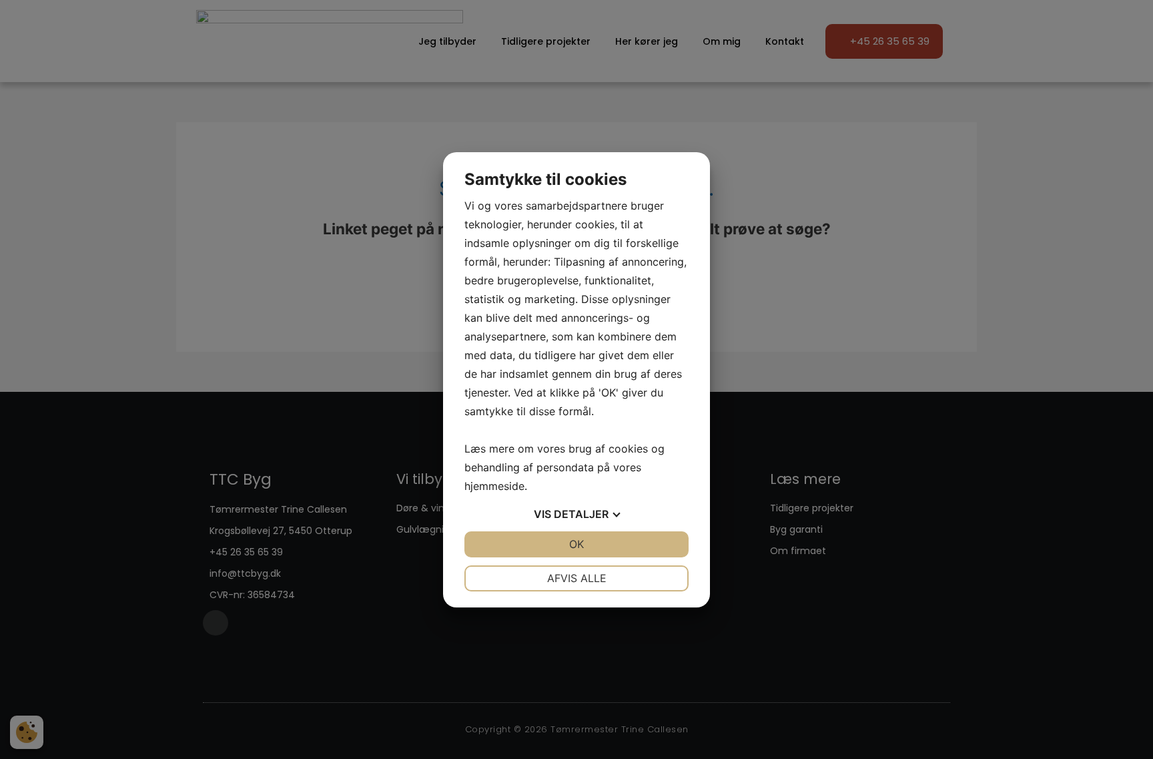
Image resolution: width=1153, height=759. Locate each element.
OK (576, 544)
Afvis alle (577, 578)
